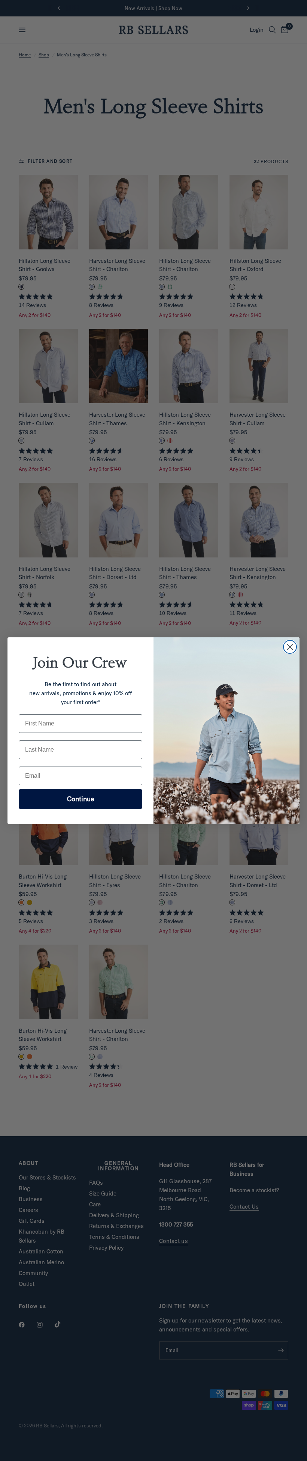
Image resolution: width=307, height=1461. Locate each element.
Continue (80, 799)
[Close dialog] (290, 646)
